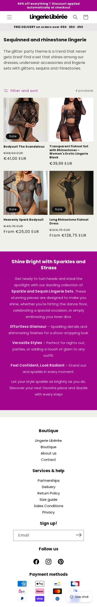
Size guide (48, 499)
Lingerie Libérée (48, 440)
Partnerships (49, 480)
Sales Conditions (48, 505)
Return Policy (48, 493)
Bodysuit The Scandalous (24, 147)
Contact (48, 459)
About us (49, 453)
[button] (9, 17)
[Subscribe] (78, 535)
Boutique (49, 446)
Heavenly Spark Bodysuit (24, 220)
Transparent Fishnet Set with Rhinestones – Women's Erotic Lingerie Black (68, 152)
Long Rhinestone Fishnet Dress (69, 221)
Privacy (48, 512)
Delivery (48, 486)
